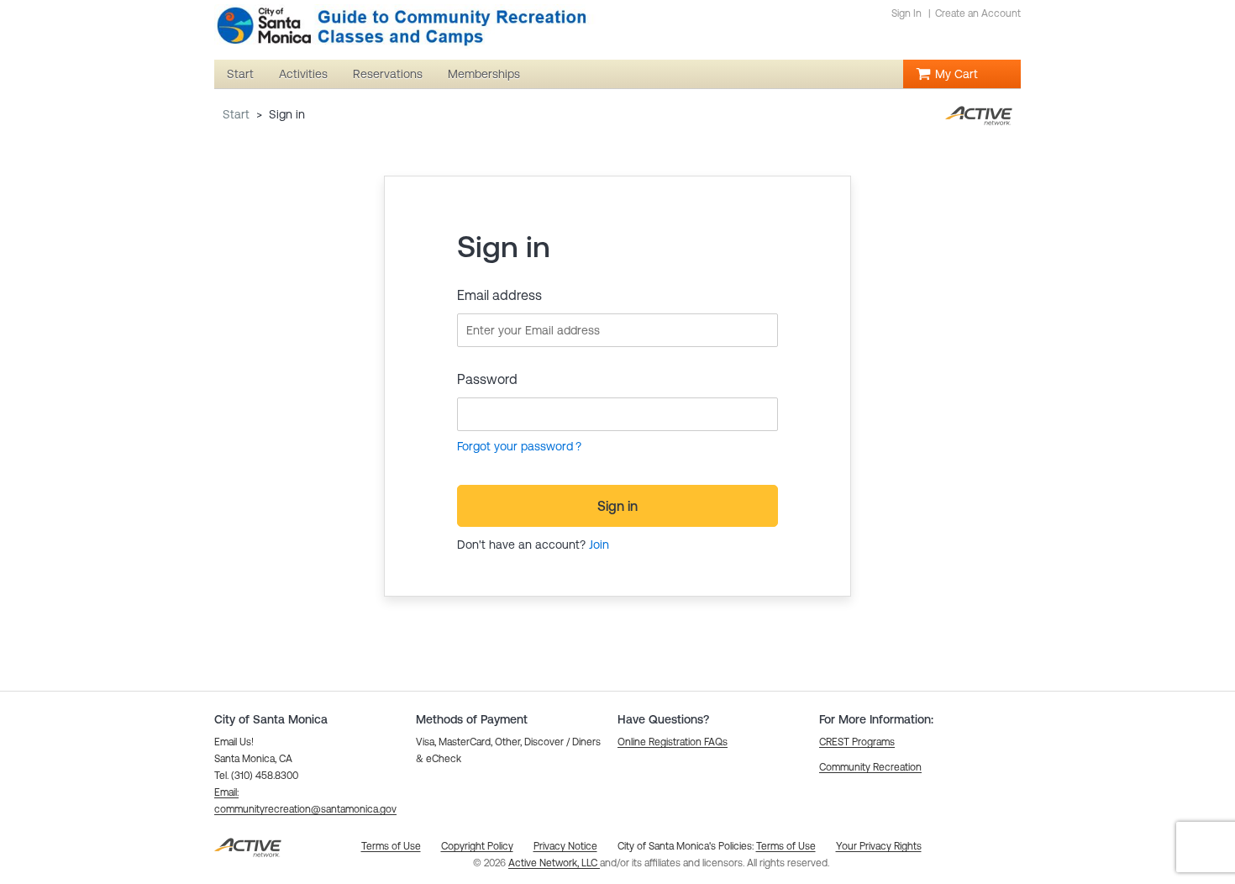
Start (236, 114)
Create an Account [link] (978, 13)
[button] (673, 742)
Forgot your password (515, 446)
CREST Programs (857, 742)
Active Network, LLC (554, 863)
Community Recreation (870, 767)
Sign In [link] (906, 13)
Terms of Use (786, 846)
